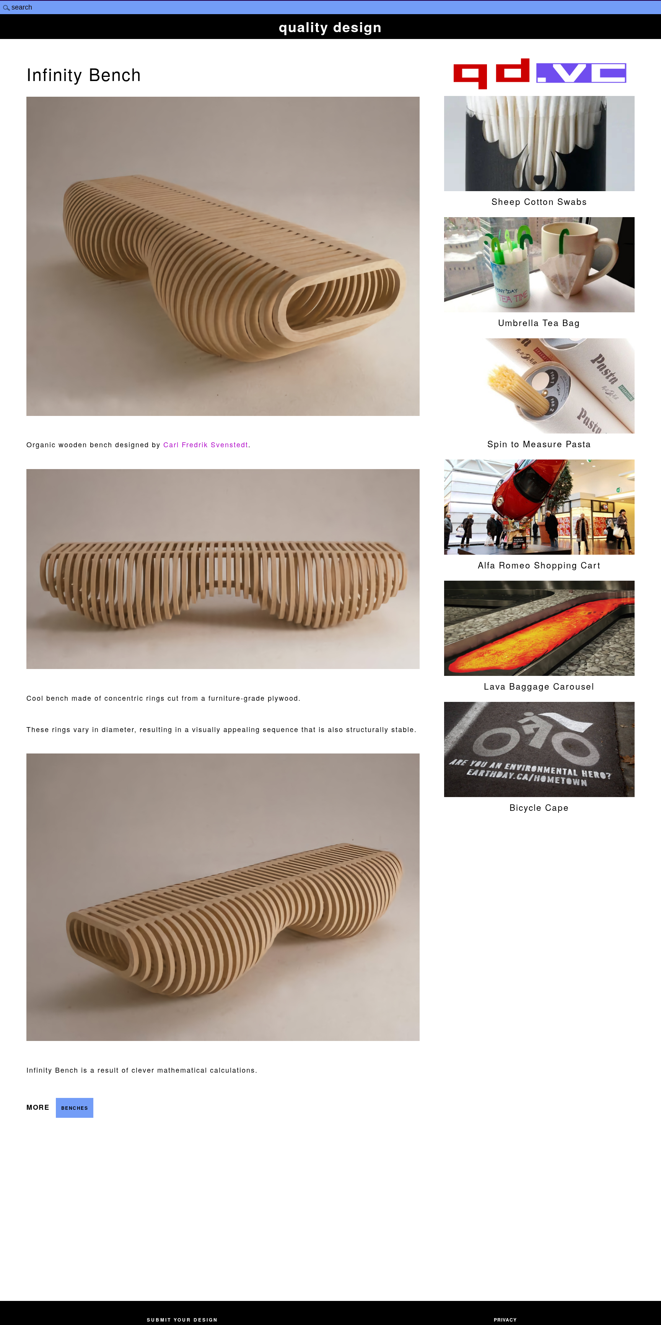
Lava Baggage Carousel (539, 686)
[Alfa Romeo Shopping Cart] (539, 551)
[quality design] (539, 88)
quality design (330, 26)
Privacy (505, 1319)
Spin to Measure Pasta (539, 443)
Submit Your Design (182, 1319)
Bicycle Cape (539, 807)
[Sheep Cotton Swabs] (539, 187)
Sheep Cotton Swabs (539, 201)
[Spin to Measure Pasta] (539, 430)
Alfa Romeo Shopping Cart (539, 565)
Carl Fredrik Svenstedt (205, 444)
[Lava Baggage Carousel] (539, 672)
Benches (74, 1107)
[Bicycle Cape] (539, 793)
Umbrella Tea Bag (539, 322)
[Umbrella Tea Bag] (539, 308)
